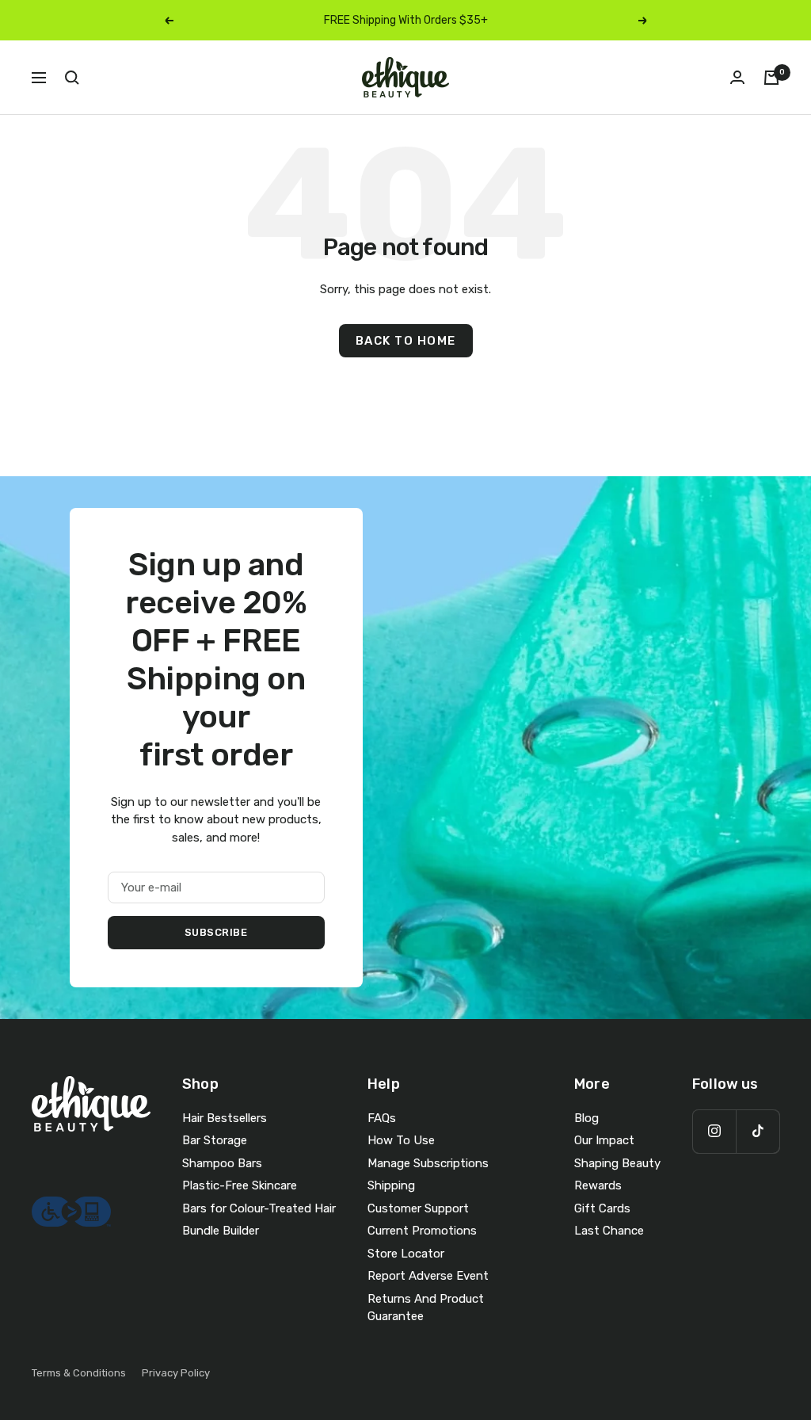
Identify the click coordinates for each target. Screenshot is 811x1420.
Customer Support (418, 1208)
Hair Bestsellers (224, 1118)
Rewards (598, 1185)
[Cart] (771, 78)
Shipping (391, 1185)
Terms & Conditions (79, 1373)
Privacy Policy (176, 1373)
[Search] (72, 78)
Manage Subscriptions (428, 1163)
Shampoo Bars (222, 1163)
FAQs (381, 1118)
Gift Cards (602, 1208)
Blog (586, 1118)
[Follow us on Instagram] (714, 1131)
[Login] (737, 77)
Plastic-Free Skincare (239, 1185)
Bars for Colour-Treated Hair (259, 1208)
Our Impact (604, 1140)
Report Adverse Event (428, 1276)
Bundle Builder (220, 1230)
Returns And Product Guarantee (425, 1308)
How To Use (401, 1140)
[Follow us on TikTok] (757, 1131)
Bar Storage (214, 1140)
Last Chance (609, 1230)
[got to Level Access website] (71, 1205)
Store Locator (405, 1253)
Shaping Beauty (617, 1163)
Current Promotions (422, 1230)
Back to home (406, 341)
